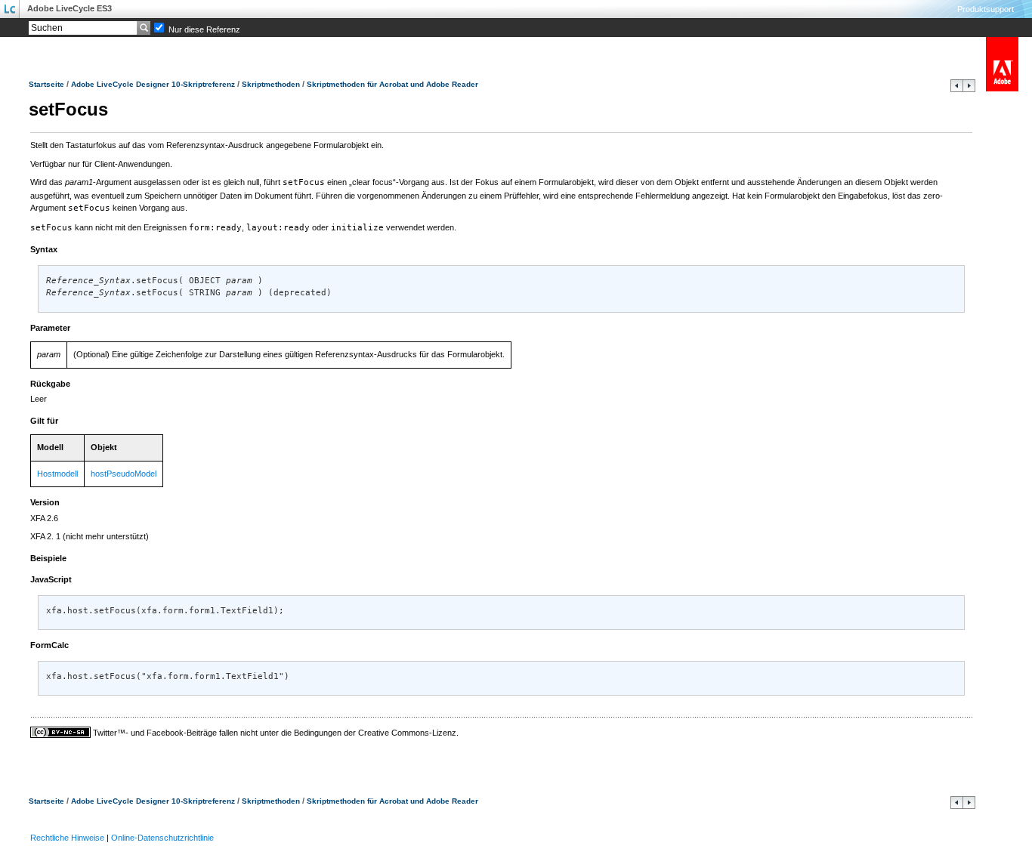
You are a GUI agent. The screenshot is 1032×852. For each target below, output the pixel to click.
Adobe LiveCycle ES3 (69, 8)
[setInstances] (968, 89)
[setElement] (956, 89)
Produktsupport (985, 9)
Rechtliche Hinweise (67, 837)
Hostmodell (57, 473)
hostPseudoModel (123, 473)
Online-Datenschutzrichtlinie (162, 837)
